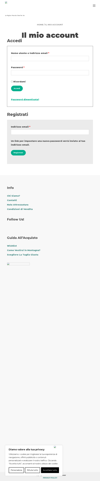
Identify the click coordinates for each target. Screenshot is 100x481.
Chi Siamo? (13, 196)
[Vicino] (57, 447)
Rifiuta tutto (32, 470)
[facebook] (8, 228)
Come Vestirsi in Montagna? (23, 250)
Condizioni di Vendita (20, 209)
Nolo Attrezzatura (17, 204)
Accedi (17, 88)
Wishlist (12, 246)
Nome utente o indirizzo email (35, 53)
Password (23, 67)
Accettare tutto (50, 470)
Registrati (18, 153)
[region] (34, 460)
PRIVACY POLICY (50, 478)
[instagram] (15, 228)
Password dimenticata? (25, 99)
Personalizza (16, 470)
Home (40, 24)
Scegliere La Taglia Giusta (22, 254)
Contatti (12, 200)
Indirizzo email (26, 126)
